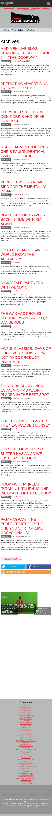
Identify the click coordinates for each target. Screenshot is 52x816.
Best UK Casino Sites (26, 729)
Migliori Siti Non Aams (26, 751)
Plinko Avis (26, 754)
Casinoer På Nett (36, 8)
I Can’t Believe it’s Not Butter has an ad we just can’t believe (23, 453)
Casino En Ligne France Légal (26, 768)
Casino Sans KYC (26, 758)
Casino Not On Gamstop (26, 724)
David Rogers (17, 91)
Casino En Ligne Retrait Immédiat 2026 (26, 778)
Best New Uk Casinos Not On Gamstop (26, 741)
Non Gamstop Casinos (26, 708)
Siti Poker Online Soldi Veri (26, 776)
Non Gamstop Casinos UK (28, 9)
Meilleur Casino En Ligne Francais (26, 736)
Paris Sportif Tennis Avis (26, 783)
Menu (49, 4)
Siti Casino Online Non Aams (26, 707)
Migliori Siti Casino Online (26, 746)
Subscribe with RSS (16, 572)
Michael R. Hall (18, 61)
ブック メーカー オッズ (26, 756)
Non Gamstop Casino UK (26, 725)
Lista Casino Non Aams (26, 714)
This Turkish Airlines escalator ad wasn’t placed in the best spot (25, 390)
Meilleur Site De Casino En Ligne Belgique (26, 749)
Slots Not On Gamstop (26, 722)
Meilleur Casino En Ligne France (26, 770)
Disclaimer (44, 795)
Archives (17, 30)
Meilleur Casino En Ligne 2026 (26, 759)
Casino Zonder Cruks (9, 8)
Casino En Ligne (26, 720)
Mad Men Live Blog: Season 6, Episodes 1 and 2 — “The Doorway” (26, 52)
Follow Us (12, 567)
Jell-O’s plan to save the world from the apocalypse (26, 254)
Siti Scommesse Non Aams (26, 773)
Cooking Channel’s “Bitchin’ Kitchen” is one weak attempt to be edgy (26, 488)
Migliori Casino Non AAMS (26, 775)
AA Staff (31, 30)
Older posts (11, 558)
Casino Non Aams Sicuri (26, 781)
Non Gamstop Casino (26, 710)
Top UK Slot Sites (26, 732)
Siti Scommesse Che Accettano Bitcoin (26, 766)
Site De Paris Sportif (26, 780)
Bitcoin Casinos (26, 747)
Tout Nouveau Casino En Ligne (26, 763)
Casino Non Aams (26, 727)
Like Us (36, 567)
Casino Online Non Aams (26, 742)
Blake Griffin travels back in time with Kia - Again (23, 219)
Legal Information (11, 795)
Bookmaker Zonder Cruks (23, 8)
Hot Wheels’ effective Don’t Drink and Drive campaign (23, 116)
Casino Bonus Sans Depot (26, 764)
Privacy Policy (29, 795)
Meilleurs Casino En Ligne (26, 761)
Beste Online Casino (26, 737)
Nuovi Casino (26, 705)
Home (5, 30)
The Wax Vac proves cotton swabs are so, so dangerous (26, 317)
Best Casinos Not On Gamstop (26, 715)
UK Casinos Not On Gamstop (26, 730)
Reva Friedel (17, 461)
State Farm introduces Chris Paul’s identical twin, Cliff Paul (24, 151)
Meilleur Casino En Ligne (26, 719)
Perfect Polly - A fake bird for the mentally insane (23, 186)
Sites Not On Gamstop (26, 717)
